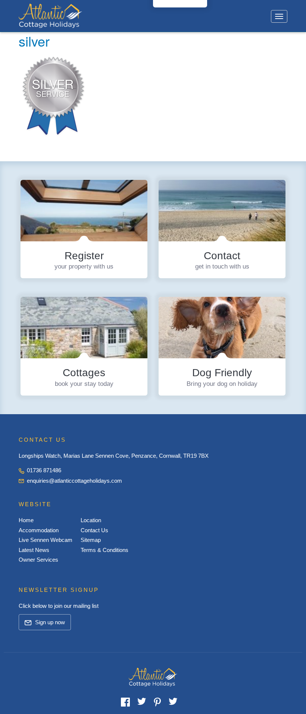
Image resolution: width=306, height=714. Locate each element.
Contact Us (94, 530)
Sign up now (49, 622)
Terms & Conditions (104, 550)
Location (91, 520)
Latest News (34, 550)
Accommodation (39, 530)
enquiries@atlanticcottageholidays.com (74, 480)
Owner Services (38, 559)
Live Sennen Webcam (45, 540)
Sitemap (91, 540)
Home (26, 520)
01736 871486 (43, 470)
